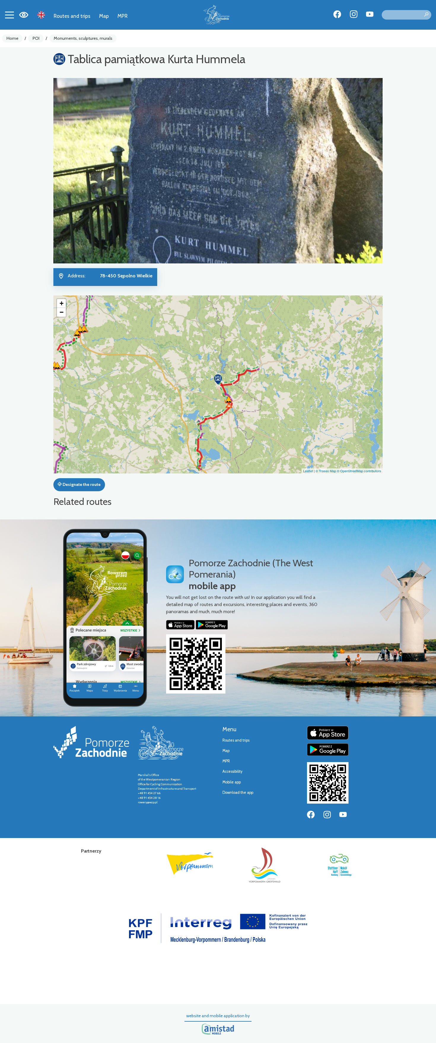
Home (12, 38)
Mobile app (231, 782)
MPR (122, 16)
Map (104, 16)
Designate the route (81, 484)
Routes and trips (72, 16)
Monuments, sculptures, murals (83, 38)
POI (36, 38)
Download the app (237, 792)
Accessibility (232, 771)
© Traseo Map (326, 470)
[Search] (426, 15)
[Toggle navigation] (9, 14)
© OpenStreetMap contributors (359, 470)
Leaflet (308, 470)
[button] (218, 379)
